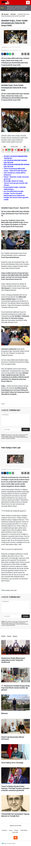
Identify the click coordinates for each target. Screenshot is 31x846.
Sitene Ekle (15, 832)
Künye (10, 830)
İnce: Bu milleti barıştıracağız (13, 191)
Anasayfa (6, 14)
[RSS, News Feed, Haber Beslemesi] (15, 837)
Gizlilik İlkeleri (23, 830)
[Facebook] (2, 54)
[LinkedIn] (7, 54)
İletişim (16, 830)
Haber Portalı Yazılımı (9, 843)
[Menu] (27, 2)
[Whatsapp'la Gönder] (10, 54)
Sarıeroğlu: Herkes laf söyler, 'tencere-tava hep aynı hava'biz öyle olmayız (16, 183)
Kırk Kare (13, 14)
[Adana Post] (6, 2)
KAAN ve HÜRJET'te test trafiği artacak (18, 8)
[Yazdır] (13, 54)
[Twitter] (5, 54)
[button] (22, 54)
